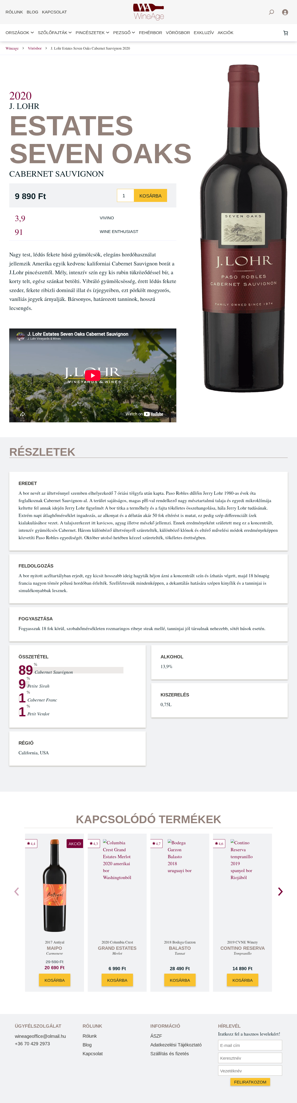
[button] (280, 891)
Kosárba (150, 195)
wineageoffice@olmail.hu (40, 1036)
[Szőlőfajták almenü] (70, 33)
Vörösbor (35, 48)
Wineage (12, 48)
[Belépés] (284, 12)
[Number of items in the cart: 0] (285, 33)
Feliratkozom (250, 1082)
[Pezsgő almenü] (133, 33)
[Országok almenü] (32, 33)
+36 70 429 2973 (32, 1043)
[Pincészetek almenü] (108, 33)
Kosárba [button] (55, 980)
